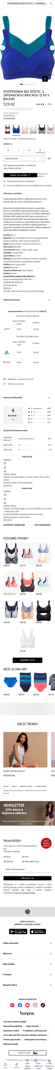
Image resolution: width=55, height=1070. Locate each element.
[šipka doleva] (2, 47)
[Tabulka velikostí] (49, 158)
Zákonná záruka (10, 1044)
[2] (24, 84)
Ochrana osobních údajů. (24, 892)
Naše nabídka (9, 964)
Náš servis (7, 953)
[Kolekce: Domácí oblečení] (25, 749)
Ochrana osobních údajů (14, 1022)
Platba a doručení (10, 943)
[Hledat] (51, 3)
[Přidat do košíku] (45, 79)
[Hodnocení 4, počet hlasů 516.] (41, 104)
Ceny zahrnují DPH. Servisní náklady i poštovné (25, 1035)
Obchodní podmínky (12, 1026)
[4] (30, 84)
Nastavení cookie (11, 1031)
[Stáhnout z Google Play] (18, 931)
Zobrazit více (9, 775)
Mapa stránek (32, 1026)
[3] (27, 84)
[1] (21, 84)
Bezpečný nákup (10, 985)
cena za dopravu (9, 118)
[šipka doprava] (52, 47)
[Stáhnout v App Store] (38, 931)
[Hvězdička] (23, 457)
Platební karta (21, 322)
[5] (33, 84)
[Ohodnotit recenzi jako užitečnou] (5, 463)
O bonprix (7, 974)
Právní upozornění (11, 1040)
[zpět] (3, 3)
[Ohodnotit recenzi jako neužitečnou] (5, 468)
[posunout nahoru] (27, 911)
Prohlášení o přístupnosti (35, 1031)
